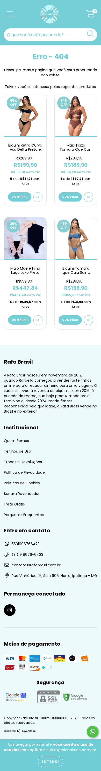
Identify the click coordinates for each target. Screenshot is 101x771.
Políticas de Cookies (22, 483)
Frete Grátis (14, 504)
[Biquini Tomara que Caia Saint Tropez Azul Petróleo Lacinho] (88, 320)
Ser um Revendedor (22, 493)
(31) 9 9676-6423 (27, 554)
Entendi (50, 761)
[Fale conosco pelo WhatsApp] (92, 731)
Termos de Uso (17, 451)
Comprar (20, 197)
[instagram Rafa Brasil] (10, 610)
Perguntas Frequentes (24, 514)
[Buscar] (90, 34)
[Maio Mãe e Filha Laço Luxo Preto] (37, 320)
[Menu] (10, 14)
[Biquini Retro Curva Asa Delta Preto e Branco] (37, 197)
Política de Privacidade (24, 472)
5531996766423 (26, 544)
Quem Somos (16, 440)
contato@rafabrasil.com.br (36, 565)
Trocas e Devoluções (23, 461)
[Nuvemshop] (20, 731)
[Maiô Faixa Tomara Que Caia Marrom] (88, 197)
